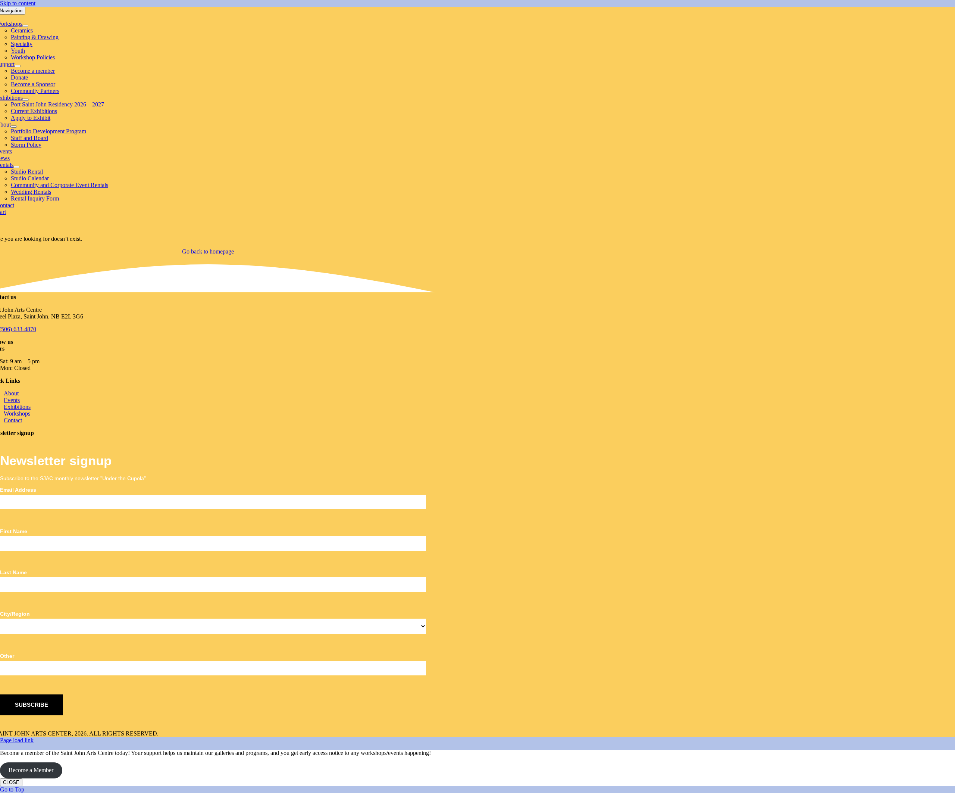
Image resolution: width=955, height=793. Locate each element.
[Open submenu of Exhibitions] (26, 100)
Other (7, 656)
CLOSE (11, 782)
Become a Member (31, 770)
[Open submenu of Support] (18, 66)
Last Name (13, 572)
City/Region (15, 614)
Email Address (18, 490)
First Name (13, 531)
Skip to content (17, 3)
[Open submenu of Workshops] (25, 26)
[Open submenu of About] (14, 126)
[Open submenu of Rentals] (16, 167)
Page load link (17, 740)
